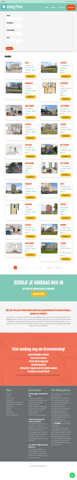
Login (66, 1)
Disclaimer (9, 413)
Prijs (8, 37)
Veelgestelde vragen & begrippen (14, 405)
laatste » (59, 267)
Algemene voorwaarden (14, 402)
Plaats (8, 15)
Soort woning (10, 30)
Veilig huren (10, 400)
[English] (4, 2)
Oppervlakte (10, 23)
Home (47, 7)
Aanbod (53, 7)
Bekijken (31, 76)
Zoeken (9, 48)
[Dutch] (2, 2)
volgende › (50, 267)
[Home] (12, 7)
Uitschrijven (10, 398)
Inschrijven (72, 1)
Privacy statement (12, 415)
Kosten (8, 396)
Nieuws (8, 408)
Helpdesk (61, 7)
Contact (9, 411)
